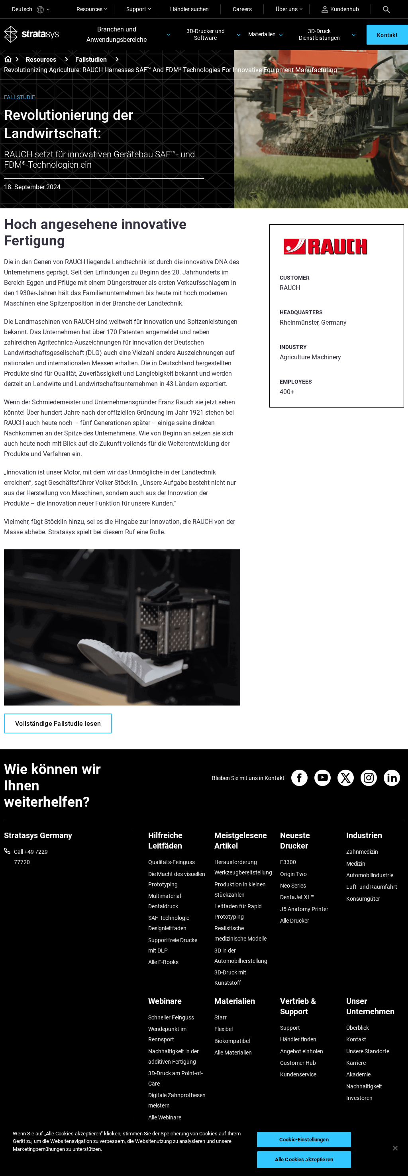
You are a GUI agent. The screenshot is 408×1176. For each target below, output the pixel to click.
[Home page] (5, 60)
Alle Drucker (294, 920)
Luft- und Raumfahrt (371, 887)
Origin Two (293, 874)
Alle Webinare (164, 1117)
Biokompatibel (232, 1041)
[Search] (386, 9)
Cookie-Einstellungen (304, 1140)
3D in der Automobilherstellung (240, 955)
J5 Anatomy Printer (304, 909)
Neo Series (293, 885)
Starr (220, 1017)
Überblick (357, 1028)
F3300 (288, 862)
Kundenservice (298, 1074)
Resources (89, 9)
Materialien (262, 34)
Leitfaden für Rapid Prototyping (238, 911)
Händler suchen (189, 9)
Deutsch (22, 9)
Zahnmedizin (362, 852)
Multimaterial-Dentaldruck (165, 901)
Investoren (359, 1098)
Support (136, 9)
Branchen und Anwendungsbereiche (116, 34)
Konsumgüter (363, 899)
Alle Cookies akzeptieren (304, 1159)
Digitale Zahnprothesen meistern (177, 1100)
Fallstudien (91, 59)
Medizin (355, 863)
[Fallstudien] (117, 59)
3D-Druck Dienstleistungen (319, 34)
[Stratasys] (31, 34)
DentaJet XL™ (297, 897)
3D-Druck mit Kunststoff (230, 977)
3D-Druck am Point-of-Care (175, 1078)
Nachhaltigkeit (364, 1086)
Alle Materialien (233, 1052)
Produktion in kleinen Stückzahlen (240, 889)
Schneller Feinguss (171, 1017)
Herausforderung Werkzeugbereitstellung (243, 867)
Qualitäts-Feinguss (171, 862)
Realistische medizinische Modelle (240, 933)
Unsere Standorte (367, 1051)
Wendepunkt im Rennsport (167, 1034)
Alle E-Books (163, 962)
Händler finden (298, 1039)
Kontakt (356, 1039)
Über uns (287, 9)
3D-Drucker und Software (205, 34)
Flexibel (223, 1029)
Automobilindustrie (369, 875)
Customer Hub (298, 1063)
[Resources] (66, 59)
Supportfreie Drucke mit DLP (172, 945)
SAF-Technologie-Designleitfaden (169, 923)
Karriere (356, 1063)
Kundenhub (344, 9)
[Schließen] (395, 1148)
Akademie (358, 1074)
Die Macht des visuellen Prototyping (176, 879)
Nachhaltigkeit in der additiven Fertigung (173, 1056)
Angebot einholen (301, 1051)
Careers (242, 9)
